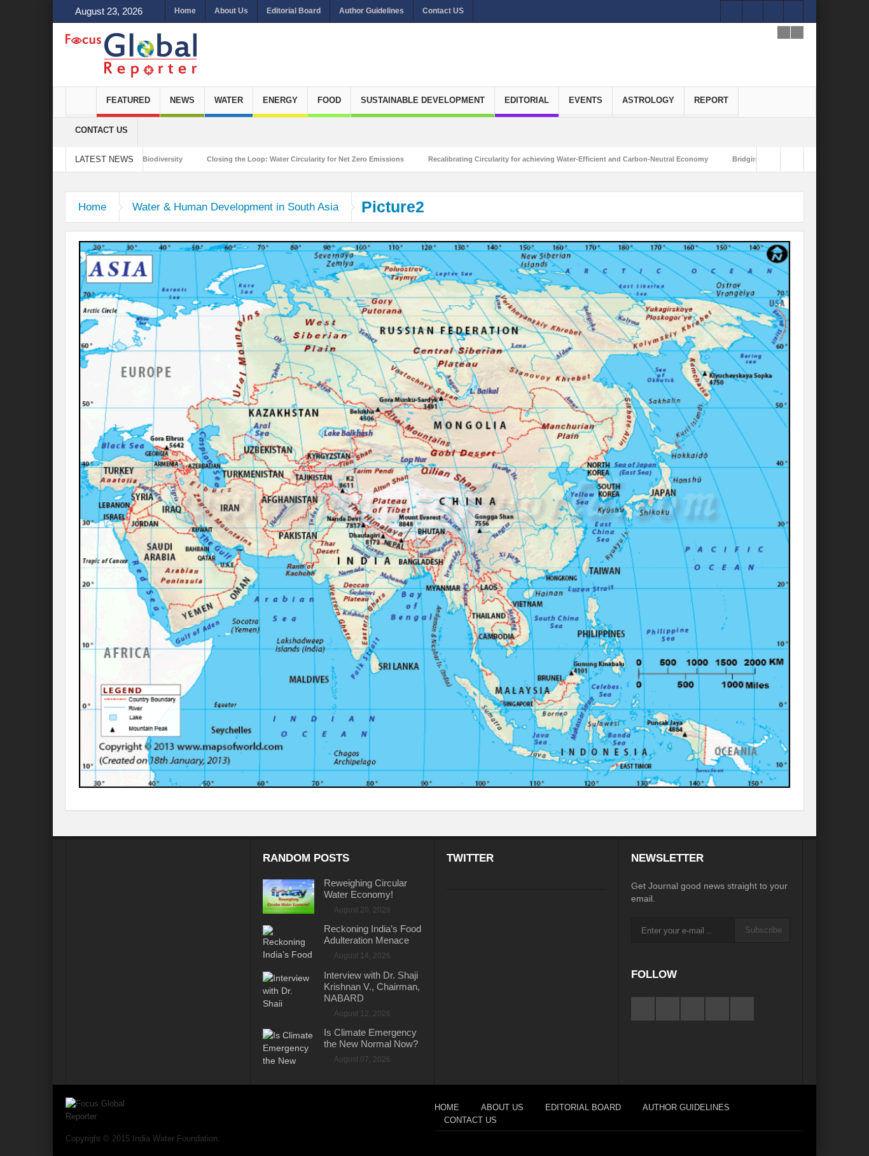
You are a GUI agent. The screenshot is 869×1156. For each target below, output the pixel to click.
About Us (231, 10)
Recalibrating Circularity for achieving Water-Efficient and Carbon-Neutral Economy (504, 159)
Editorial (526, 100)
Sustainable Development (423, 100)
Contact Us (101, 130)
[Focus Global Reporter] (131, 55)
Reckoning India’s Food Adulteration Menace (372, 934)
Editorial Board (294, 10)
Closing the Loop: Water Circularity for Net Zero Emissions (241, 159)
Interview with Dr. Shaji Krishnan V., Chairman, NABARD (372, 986)
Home (185, 10)
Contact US (443, 10)
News (182, 100)
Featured (128, 100)
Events (585, 100)
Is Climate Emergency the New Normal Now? (371, 1038)
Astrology (648, 100)
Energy (280, 100)
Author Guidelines (371, 10)
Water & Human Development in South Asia (235, 207)
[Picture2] (434, 514)
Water (228, 100)
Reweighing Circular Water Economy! (365, 888)
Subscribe (763, 930)
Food (329, 100)
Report (711, 100)
